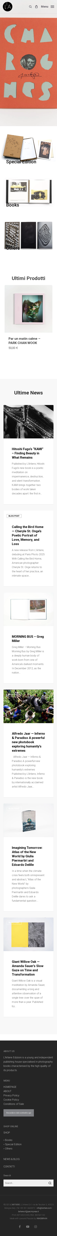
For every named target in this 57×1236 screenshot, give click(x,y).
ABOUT (7, 1091)
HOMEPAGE (10, 1086)
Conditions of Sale (13, 1103)
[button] (47, 6)
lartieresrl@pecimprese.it (28, 1211)
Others (9, 1148)
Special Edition (13, 1144)
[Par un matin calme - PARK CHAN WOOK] (28, 309)
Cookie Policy (11, 1099)
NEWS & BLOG (11, 1159)
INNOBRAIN (42, 1218)
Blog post (14, 410)
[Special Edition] (28, 148)
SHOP (6, 1132)
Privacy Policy (11, 1095)
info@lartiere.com (44, 1208)
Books (9, 1140)
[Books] (28, 192)
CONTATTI (9, 1166)
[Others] (28, 235)
